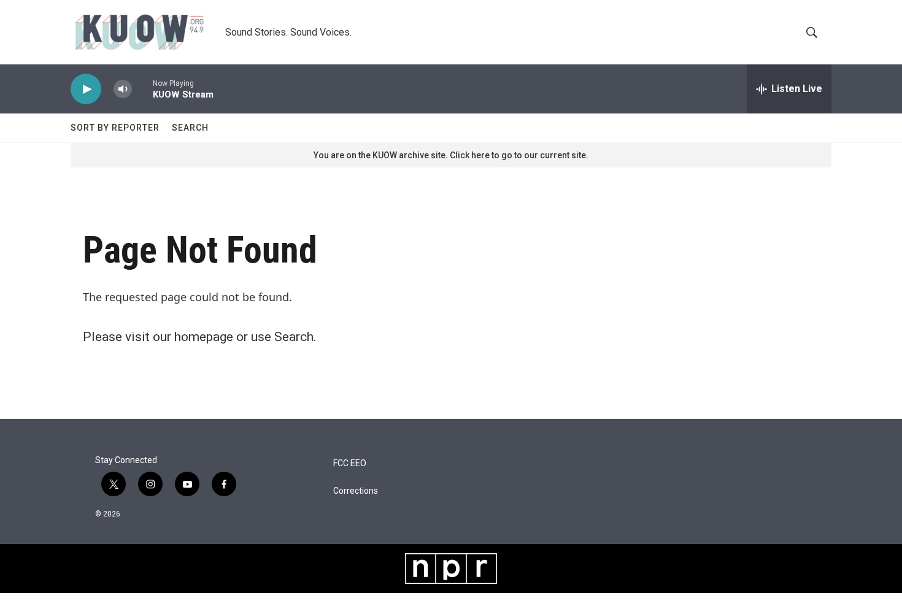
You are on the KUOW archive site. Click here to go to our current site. (451, 155)
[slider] (142, 88)
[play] (86, 89)
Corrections (355, 491)
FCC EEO (349, 463)
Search (190, 127)
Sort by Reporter (115, 127)
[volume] (122, 89)
